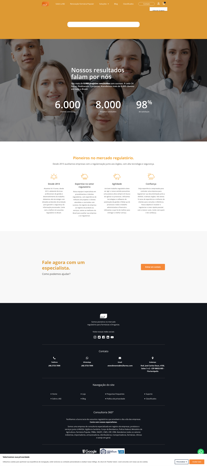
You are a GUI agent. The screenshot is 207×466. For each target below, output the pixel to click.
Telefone (54, 362)
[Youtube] (112, 337)
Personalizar (180, 462)
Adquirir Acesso (158, 11)
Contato (146, 4)
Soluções (103, 4)
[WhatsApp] (87, 358)
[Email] (120, 358)
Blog (116, 4)
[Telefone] (54, 358)
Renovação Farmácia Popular (82, 4)
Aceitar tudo (196, 462)
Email (120, 362)
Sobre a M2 (60, 4)
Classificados (128, 4)
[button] (158, 3)
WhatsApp (87, 362)
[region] (103, 460)
